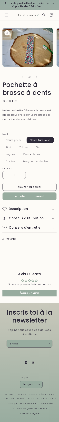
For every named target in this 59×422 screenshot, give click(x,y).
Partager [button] (11, 238)
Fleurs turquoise (40, 140)
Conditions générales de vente (31, 408)
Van (38, 147)
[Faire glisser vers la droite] (36, 77)
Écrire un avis (29, 293)
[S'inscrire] (48, 344)
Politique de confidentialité (23, 403)
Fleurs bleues (31, 154)
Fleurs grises (15, 140)
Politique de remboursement (41, 398)
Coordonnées (47, 403)
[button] (6, 15)
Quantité (7, 168)
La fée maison (21, 394)
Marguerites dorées (37, 162)
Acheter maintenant (29, 196)
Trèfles (25, 147)
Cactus (12, 162)
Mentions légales (31, 413)
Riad (10, 147)
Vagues (12, 154)
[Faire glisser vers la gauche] (22, 77)
